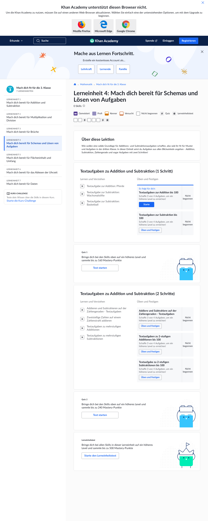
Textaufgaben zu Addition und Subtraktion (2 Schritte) (127, 294)
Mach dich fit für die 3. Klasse (111, 84)
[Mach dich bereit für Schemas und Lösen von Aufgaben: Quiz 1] (85, 120)
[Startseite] (75, 84)
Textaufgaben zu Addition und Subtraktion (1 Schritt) (126, 171)
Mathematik (86, 84)
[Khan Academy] (104, 41)
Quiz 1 (84, 252)
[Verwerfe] (202, 2)
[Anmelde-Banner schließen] (202, 51)
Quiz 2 (84, 399)
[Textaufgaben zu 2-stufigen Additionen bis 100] (94, 120)
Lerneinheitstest (88, 440)
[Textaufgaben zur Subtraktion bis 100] (80, 120)
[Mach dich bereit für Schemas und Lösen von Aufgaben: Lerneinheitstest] (107, 120)
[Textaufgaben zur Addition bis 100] (76, 120)
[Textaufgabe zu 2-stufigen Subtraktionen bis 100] (98, 120)
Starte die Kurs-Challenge (21, 200)
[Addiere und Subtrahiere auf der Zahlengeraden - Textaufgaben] (89, 120)
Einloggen (168, 40)
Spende (149, 40)
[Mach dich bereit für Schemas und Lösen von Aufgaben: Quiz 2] (103, 120)
